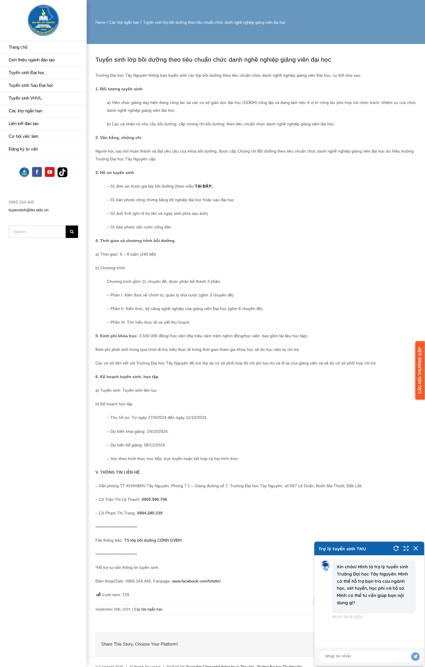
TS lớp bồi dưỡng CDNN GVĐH (153, 540)
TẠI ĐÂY (203, 186)
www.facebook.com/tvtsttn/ (197, 581)
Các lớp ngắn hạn (148, 609)
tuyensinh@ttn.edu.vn (29, 210)
